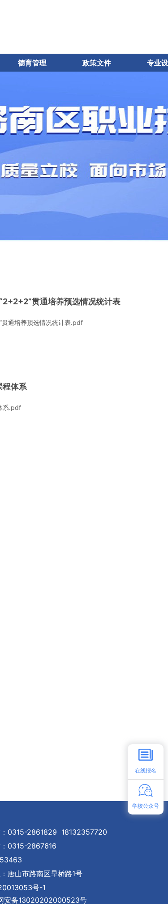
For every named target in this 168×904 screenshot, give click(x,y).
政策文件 (96, 62)
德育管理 (32, 62)
